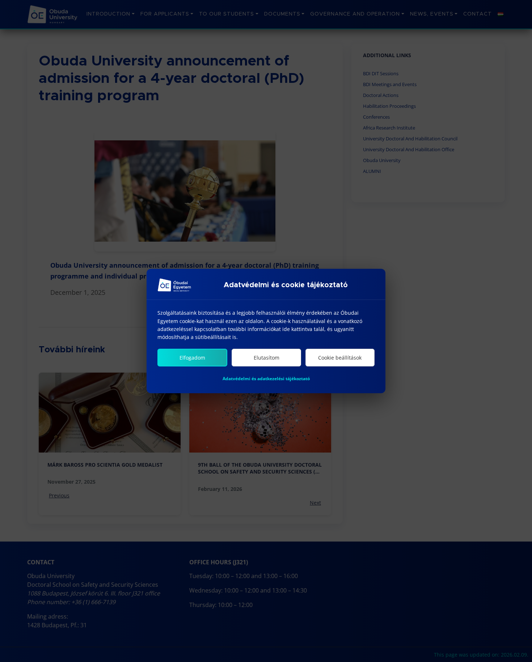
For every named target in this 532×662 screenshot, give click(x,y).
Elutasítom (266, 357)
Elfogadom (192, 357)
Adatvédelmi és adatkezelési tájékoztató (266, 378)
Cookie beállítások (340, 357)
